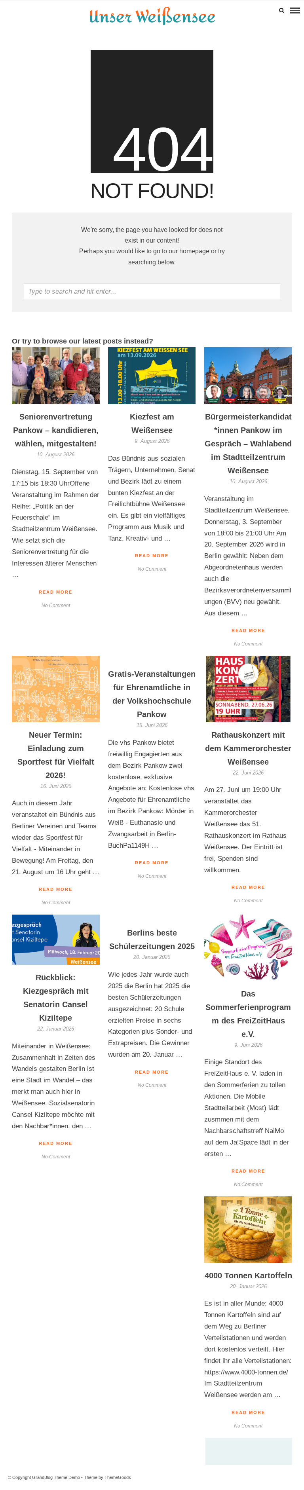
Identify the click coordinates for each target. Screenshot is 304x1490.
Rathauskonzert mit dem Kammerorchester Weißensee (248, 748)
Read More (248, 630)
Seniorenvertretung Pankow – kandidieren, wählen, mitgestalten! (56, 430)
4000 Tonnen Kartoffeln (248, 1275)
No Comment (248, 644)
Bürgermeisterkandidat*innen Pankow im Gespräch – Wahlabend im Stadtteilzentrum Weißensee (248, 443)
